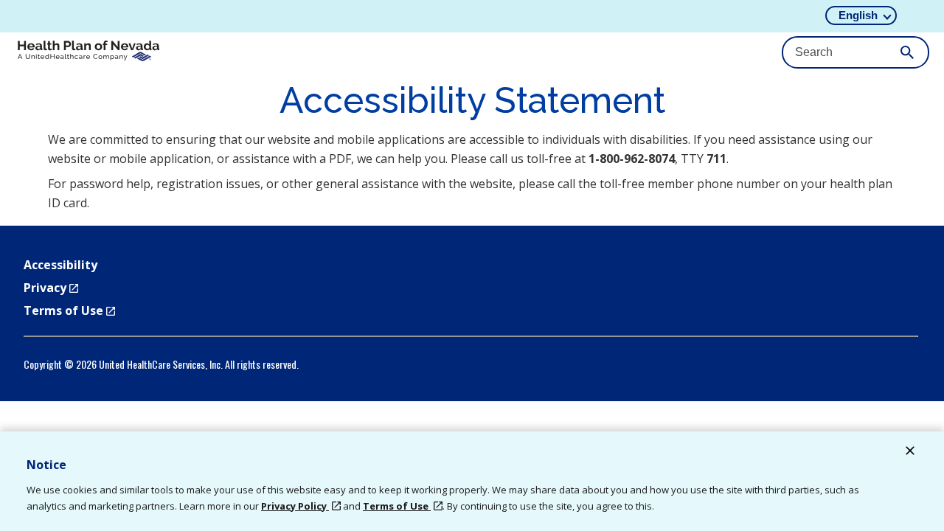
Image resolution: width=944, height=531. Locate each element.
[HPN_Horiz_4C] (88, 53)
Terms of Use (69, 310)
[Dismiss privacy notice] (910, 452)
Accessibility (60, 265)
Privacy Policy (295, 506)
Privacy (51, 288)
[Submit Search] (907, 52)
